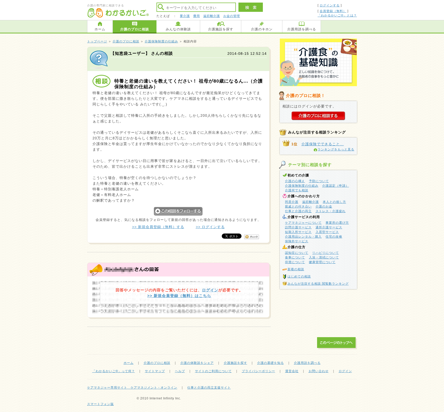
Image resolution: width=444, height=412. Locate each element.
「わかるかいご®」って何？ (113, 371)
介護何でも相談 (296, 190)
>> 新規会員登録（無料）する (158, 227)
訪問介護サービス (298, 227)
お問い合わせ (319, 371)
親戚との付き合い (298, 206)
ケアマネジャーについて (303, 223)
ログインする (330, 5)
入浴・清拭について (324, 257)
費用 (196, 16)
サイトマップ (155, 371)
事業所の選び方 (337, 223)
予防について (319, 181)
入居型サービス (327, 232)
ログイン (210, 290)
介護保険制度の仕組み (161, 41)
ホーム (100, 29)
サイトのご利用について (213, 371)
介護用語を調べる (301, 29)
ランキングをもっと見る (336, 149)
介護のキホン (262, 29)
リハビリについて (325, 253)
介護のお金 (324, 206)
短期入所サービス (298, 232)
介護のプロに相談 (134, 29)
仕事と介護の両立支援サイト (209, 387)
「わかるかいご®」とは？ (337, 15)
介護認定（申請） (335, 185)
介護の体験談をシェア (197, 363)
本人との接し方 (334, 202)
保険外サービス (296, 241)
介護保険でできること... (322, 144)
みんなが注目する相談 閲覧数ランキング (318, 283)
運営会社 (292, 371)
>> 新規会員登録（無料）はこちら (179, 295)
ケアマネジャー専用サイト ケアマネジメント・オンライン (132, 387)
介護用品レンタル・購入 (303, 236)
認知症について (296, 253)
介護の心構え (295, 181)
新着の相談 (296, 269)
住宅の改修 (334, 236)
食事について (295, 257)
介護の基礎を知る (270, 363)
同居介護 (291, 202)
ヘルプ (180, 371)
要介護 (185, 16)
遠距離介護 (211, 16)
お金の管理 (231, 16)
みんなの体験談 (178, 29)
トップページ (97, 41)
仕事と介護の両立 (298, 211)
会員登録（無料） (333, 11)
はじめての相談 (299, 276)
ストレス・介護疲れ (331, 211)
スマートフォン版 (100, 404)
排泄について (295, 262)
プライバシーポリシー (258, 371)
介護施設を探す (220, 29)
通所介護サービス (329, 227)
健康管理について (322, 262)
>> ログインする (210, 227)
